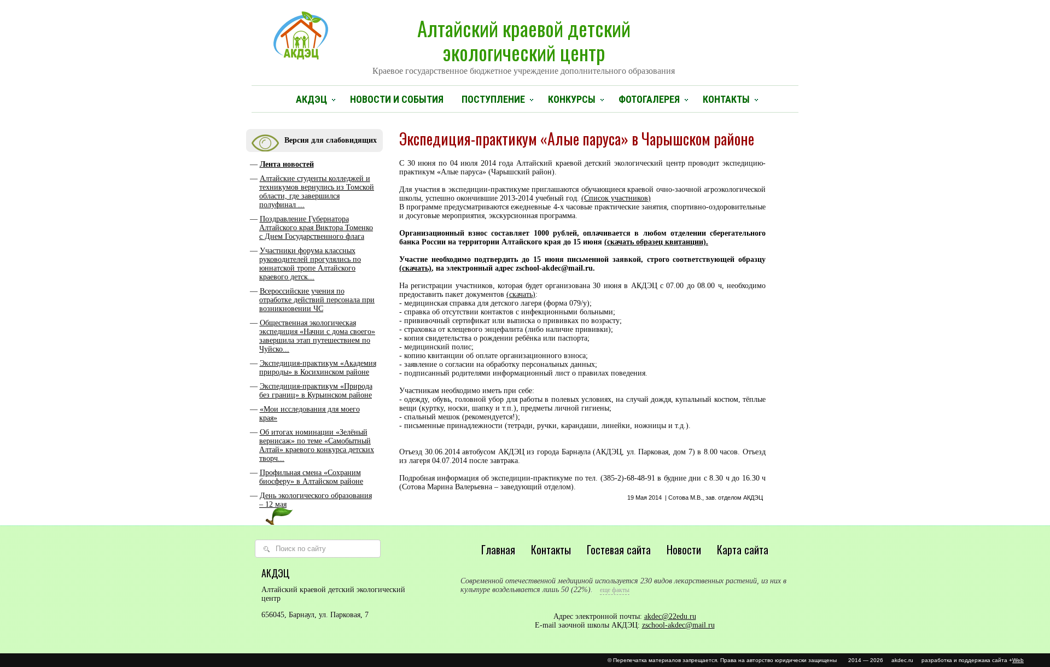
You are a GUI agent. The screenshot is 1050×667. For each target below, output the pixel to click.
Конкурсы (572, 99)
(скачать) (415, 268)
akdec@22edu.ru (670, 616)
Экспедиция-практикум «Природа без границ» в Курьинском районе (315, 390)
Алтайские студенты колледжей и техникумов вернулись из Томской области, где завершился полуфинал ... (316, 191)
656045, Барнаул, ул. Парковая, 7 (315, 615)
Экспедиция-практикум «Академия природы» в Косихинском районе (317, 367)
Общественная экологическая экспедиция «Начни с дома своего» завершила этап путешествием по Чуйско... (317, 336)
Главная (498, 549)
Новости (684, 549)
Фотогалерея (649, 99)
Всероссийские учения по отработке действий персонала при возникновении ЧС (317, 300)
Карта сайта (742, 549)
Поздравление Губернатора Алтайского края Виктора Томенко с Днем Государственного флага (316, 228)
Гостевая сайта (619, 549)
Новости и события (397, 99)
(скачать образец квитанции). (656, 242)
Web (1018, 660)
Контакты (726, 99)
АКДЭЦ (311, 99)
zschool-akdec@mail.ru (678, 625)
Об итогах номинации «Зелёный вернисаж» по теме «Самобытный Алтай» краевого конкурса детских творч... (316, 445)
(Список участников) (616, 198)
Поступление (493, 99)
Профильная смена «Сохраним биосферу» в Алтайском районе (311, 477)
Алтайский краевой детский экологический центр (523, 44)
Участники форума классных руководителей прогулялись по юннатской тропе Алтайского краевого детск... (310, 264)
